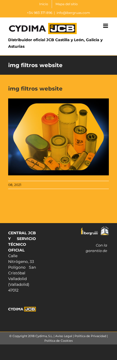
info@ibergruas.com (73, 13)
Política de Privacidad (90, 336)
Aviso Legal (63, 336)
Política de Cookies (58, 341)
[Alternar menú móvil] (106, 26)
